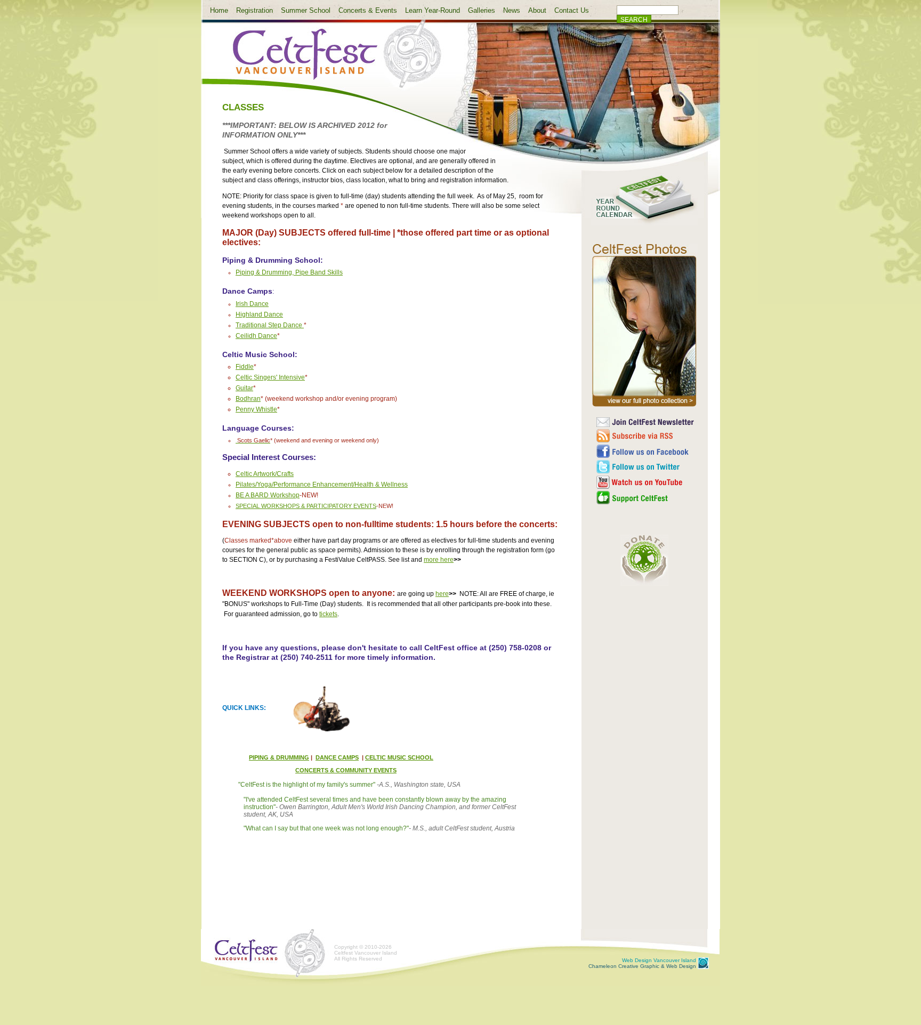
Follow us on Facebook (646, 451)
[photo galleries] (644, 406)
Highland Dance (259, 314)
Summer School (305, 10)
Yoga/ (265, 484)
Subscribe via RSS (646, 435)
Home (219, 10)
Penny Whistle (256, 409)
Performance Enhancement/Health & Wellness (340, 484)
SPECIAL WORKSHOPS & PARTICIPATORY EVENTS (306, 506)
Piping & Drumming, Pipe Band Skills (289, 272)
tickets (328, 614)
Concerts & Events (367, 10)
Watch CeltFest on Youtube (646, 482)
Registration (254, 10)
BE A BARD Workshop (268, 495)
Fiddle (245, 366)
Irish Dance (252, 304)
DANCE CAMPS (337, 757)
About (537, 10)
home (328, 60)
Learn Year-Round (432, 10)
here (442, 594)
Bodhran (248, 398)
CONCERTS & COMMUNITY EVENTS (346, 770)
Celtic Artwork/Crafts (265, 474)
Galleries (481, 10)
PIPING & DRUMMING (279, 757)
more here (439, 559)
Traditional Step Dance (269, 325)
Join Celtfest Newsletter (646, 422)
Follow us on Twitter (646, 466)
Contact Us (571, 10)
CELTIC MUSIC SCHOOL (399, 757)
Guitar (244, 388)
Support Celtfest (646, 497)
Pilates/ (246, 484)
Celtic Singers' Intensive (270, 377)
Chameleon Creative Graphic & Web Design (642, 963)
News (511, 10)
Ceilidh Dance (256, 336)
